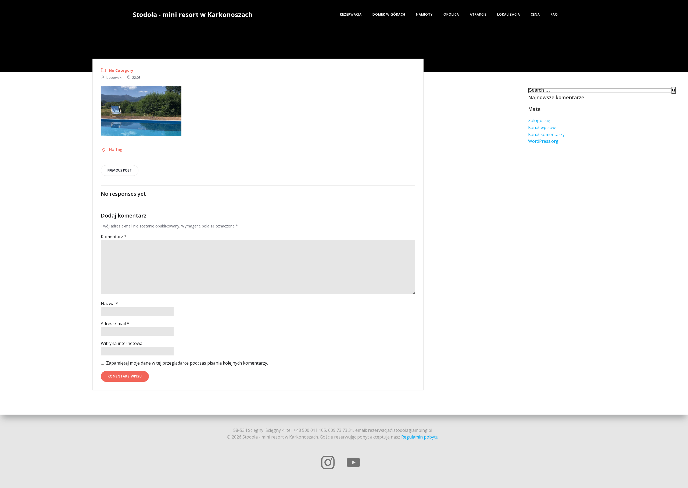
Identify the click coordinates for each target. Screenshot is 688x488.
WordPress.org (543, 141)
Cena (535, 14)
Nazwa (109, 304)
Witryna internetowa (121, 343)
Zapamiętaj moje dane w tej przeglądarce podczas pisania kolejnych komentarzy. (187, 363)
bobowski (114, 77)
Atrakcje (478, 14)
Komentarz (114, 237)
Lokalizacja (508, 14)
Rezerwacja (351, 14)
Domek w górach (388, 14)
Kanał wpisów (542, 127)
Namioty (424, 14)
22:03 (136, 77)
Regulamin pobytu (419, 437)
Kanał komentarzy (546, 134)
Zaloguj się (539, 120)
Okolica (451, 14)
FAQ (554, 14)
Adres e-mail (115, 323)
